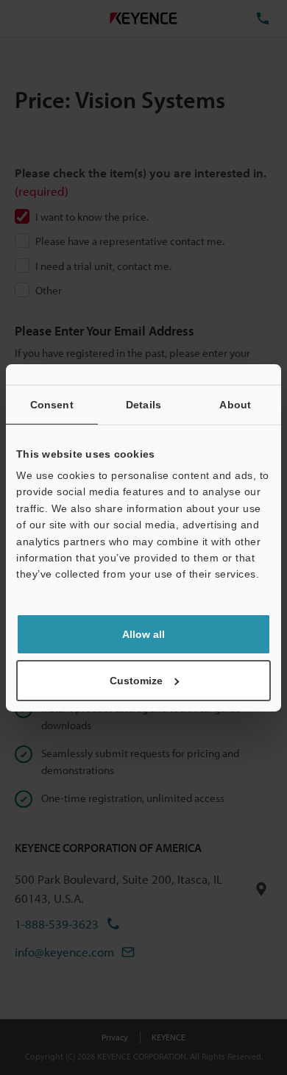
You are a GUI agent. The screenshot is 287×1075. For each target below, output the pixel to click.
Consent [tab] (52, 404)
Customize (136, 680)
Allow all (143, 634)
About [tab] (235, 404)
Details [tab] (143, 404)
